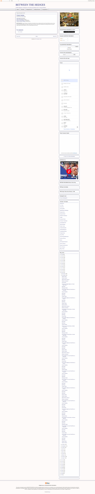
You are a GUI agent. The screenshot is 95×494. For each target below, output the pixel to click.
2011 (62, 462)
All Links (22, 9)
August (63, 447)
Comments (63, 40)
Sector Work (62, 234)
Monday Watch (64, 276)
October (63, 444)
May (63, 452)
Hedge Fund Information (64, 245)
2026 (62, 254)
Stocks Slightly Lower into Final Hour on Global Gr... (68, 401)
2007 (62, 468)
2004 (62, 473)
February (63, 456)
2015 (62, 270)
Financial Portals (62, 213)
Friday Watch (64, 282)
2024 (62, 257)
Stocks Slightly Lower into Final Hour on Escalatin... (68, 371)
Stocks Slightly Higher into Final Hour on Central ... (68, 298)
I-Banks (61, 217)
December (63, 273)
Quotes (61, 240)
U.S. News (61, 205)
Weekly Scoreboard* (65, 280)
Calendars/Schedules (63, 227)
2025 (62, 255)
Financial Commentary (63, 215)
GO (74, 54)
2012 (62, 461)
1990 (62, 474)
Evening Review (45, 9)
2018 (62, 266)
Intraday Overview (37, 9)
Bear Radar (63, 293)
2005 (62, 471)
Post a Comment (20, 31)
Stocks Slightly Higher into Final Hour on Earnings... (68, 318)
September (64, 446)
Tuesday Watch (64, 296)
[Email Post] (24, 16)
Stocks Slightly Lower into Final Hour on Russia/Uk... (68, 356)
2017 (62, 267)
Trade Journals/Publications (64, 236)
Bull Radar (63, 286)
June (63, 450)
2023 (62, 258)
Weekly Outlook (64, 278)
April (63, 453)
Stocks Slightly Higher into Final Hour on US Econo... (68, 290)
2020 (62, 263)
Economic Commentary (63, 220)
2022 (62, 260)
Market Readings (62, 224)
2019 (62, 264)
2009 (62, 465)
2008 (62, 467)
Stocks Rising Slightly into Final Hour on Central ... (68, 409)
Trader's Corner (62, 226)
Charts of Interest (62, 243)
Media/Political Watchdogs (64, 210)
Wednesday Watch (65, 287)
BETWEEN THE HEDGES (30, 4)
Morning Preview (29, 9)
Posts (62, 38)
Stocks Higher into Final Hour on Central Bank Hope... (68, 310)
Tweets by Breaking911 (63, 197)
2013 (62, 459)
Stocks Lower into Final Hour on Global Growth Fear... (68, 326)
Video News (62, 206)
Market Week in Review (65, 279)
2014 (62, 272)
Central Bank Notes (63, 222)
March (63, 455)
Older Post (54, 36)
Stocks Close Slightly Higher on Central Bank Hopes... (68, 284)
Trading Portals (62, 232)
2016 (62, 269)
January (63, 457)
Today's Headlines (65, 291)
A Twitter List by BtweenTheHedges (69, 156)
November (64, 275)
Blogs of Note (62, 248)
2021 (62, 261)
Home (18, 9)
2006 (62, 470)
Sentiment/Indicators (63, 229)
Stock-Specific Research (63, 241)
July (63, 449)
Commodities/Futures (63, 231)
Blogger (49, 491)
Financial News (62, 212)
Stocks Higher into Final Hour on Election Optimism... (68, 418)
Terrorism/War (62, 208)
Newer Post (18, 36)
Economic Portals (62, 219)
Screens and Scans (63, 238)
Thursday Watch (64, 324)
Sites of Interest (62, 246)
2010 (62, 464)
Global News (62, 203)
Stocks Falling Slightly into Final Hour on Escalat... (68, 363)
